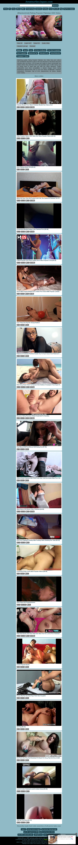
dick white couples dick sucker (25, 834)
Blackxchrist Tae (33, 53)
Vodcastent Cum (44, 53)
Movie (18, 8)
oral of (45, 834)
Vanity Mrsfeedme (55, 53)
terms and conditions (45, 838)
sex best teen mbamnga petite (49, 829)
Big (61, 8)
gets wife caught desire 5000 (31, 832)
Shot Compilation (21, 53)
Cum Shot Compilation (54, 50)
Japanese (38, 8)
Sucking (45, 8)
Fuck (50, 8)
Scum (30, 50)
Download (32, 46)
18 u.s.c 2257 (25, 838)
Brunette (56, 8)
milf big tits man (38, 834)
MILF (23, 8)
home (19, 838)
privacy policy (34, 838)
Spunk (25, 50)
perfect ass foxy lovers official (47, 832)
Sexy (13, 8)
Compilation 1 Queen (23, 56)
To (9, 8)
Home (5, 8)
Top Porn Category (69, 8)
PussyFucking (30, 8)
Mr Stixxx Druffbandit (40, 50)
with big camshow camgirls (33, 829)
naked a (23, 829)
